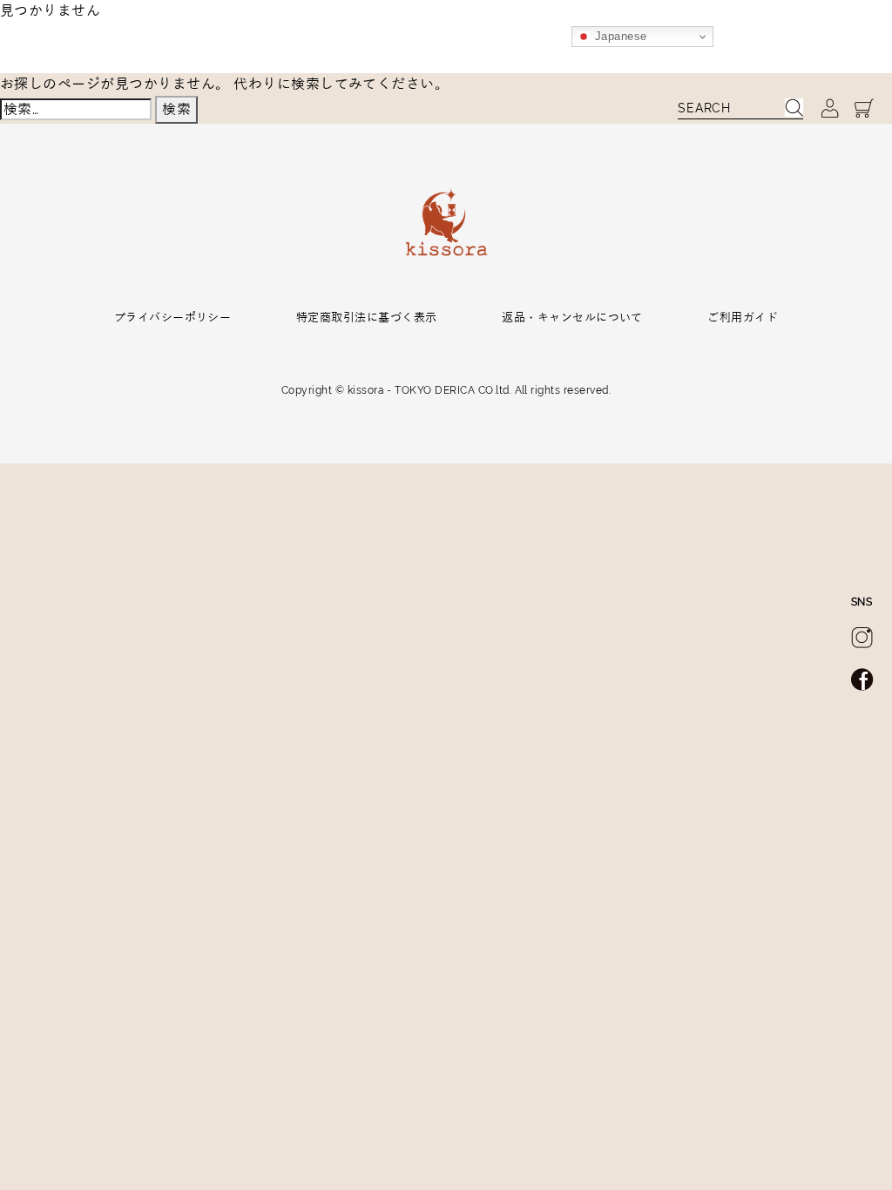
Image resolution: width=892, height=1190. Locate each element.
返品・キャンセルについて (572, 317)
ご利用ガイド (742, 317)
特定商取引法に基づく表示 (366, 317)
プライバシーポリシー (173, 317)
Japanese (618, 36)
